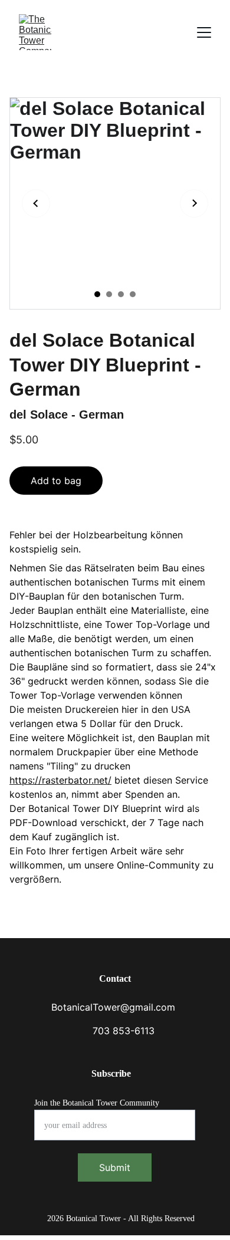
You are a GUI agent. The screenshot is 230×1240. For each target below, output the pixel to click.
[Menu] (204, 32)
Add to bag (56, 480)
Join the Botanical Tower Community (96, 1102)
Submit (114, 1167)
